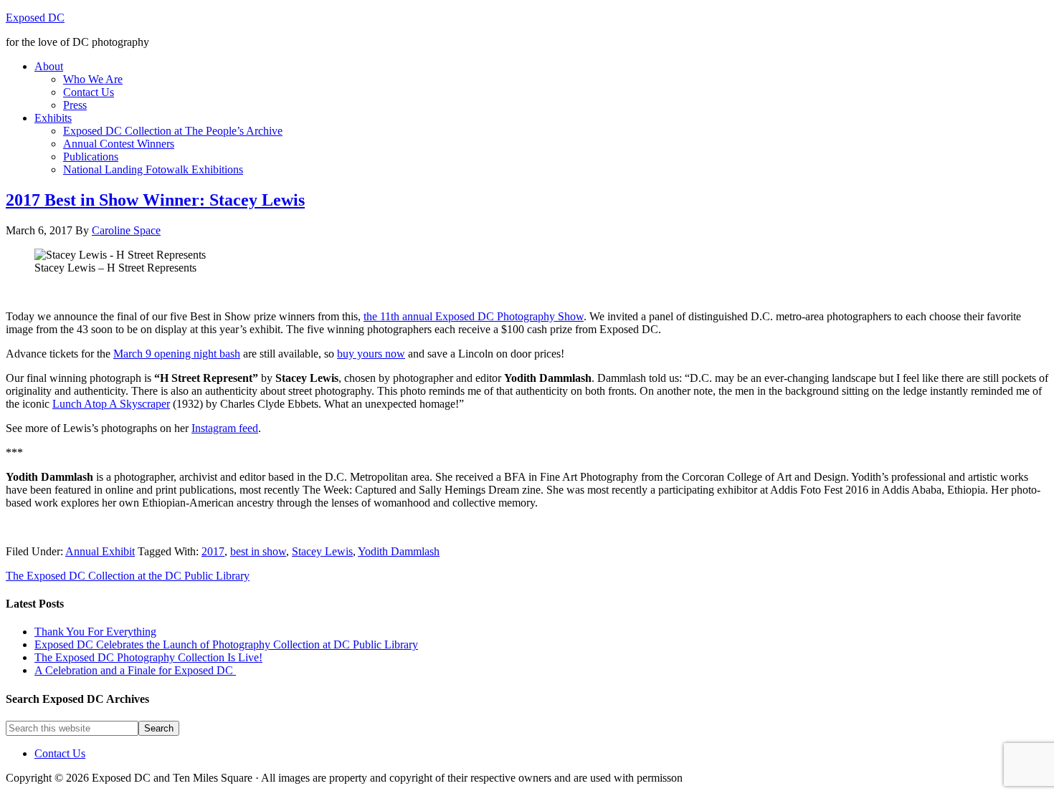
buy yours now (371, 353)
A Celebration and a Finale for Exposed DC (135, 670)
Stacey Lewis (322, 551)
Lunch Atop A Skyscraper (111, 404)
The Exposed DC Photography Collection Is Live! (148, 657)
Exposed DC (35, 17)
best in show (258, 551)
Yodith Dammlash (399, 551)
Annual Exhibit (100, 551)
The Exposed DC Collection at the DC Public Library (128, 576)
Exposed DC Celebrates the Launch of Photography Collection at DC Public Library (226, 644)
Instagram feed (224, 428)
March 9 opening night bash (176, 353)
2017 (212, 551)
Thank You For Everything (95, 631)
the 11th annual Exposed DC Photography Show (474, 316)
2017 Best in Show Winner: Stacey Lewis (155, 200)
